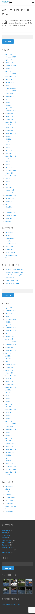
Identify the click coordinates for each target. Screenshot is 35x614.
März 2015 (9, 187)
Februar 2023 (10, 82)
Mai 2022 (8, 105)
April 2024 (9, 71)
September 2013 (11, 218)
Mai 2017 (8, 147)
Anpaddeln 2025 (11, 278)
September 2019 (11, 122)
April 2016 (9, 167)
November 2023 (11, 74)
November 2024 (11, 65)
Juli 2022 (8, 99)
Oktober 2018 (10, 130)
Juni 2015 (8, 179)
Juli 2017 (8, 142)
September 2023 (11, 77)
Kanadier (8, 241)
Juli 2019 (8, 125)
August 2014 (10, 198)
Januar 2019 (9, 128)
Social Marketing (11, 252)
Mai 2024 (8, 68)
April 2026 (9, 54)
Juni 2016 (8, 162)
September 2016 (11, 156)
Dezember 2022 (11, 88)
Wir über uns (9, 258)
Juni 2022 (8, 102)
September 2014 (11, 196)
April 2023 (9, 79)
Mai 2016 (8, 164)
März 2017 (9, 153)
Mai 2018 (8, 139)
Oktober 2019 (10, 119)
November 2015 (11, 170)
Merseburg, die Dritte (12, 283)
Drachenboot (10, 238)
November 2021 (11, 111)
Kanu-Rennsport (11, 244)
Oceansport (9, 249)
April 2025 (9, 60)
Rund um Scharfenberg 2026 (14, 269)
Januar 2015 (9, 193)
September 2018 (11, 133)
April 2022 (9, 108)
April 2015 (9, 184)
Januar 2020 (9, 116)
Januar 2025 (9, 63)
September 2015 (11, 176)
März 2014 (9, 207)
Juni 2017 (8, 145)
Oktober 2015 (10, 173)
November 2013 (11, 215)
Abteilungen (9, 232)
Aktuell (8, 235)
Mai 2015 (8, 181)
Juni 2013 (8, 221)
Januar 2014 (9, 210)
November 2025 (11, 57)
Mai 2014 (8, 201)
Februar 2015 (10, 190)
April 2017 (9, 150)
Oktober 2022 (10, 94)
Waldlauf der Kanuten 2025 (14, 272)
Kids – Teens (9, 247)
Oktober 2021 (10, 113)
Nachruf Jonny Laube (12, 280)
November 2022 (11, 91)
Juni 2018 (8, 136)
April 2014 (9, 204)
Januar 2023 (9, 85)
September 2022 (11, 96)
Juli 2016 (8, 159)
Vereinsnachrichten (11, 255)
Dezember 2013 (11, 213)
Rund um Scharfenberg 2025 (14, 275)
